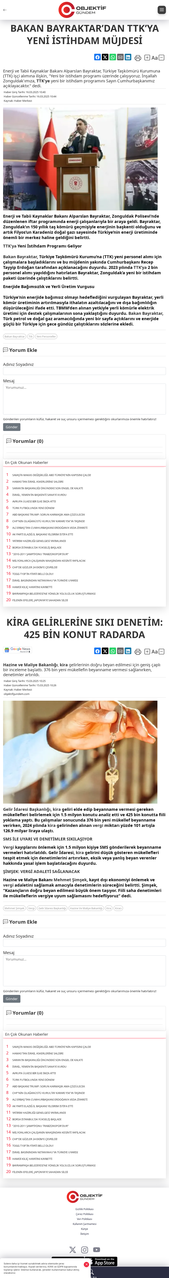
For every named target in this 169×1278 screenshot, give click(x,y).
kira (64, 665)
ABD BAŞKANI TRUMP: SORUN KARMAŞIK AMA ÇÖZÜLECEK (48, 514)
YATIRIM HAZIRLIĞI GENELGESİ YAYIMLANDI (39, 541)
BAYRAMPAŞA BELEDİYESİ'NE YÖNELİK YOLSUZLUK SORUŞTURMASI (53, 593)
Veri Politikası (84, 1219)
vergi (98, 825)
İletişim (84, 1234)
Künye (84, 1229)
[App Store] (100, 1261)
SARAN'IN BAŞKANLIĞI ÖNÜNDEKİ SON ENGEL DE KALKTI (47, 488)
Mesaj (8, 381)
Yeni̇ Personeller (46, 336)
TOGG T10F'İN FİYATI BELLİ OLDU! (33, 574)
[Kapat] (86, 1264)
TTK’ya (140, 267)
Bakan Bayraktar (20, 256)
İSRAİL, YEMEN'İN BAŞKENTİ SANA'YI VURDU (39, 495)
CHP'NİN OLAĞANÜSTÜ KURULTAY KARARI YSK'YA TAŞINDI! (48, 521)
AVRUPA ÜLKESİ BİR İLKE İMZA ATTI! (34, 501)
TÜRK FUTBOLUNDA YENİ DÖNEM (33, 508)
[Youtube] (96, 1249)
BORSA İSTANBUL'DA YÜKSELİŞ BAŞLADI (36, 547)
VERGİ (26, 871)
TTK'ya (9, 246)
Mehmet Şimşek (70, 879)
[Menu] (162, 10)
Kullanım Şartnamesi (84, 1224)
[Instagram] (84, 1249)
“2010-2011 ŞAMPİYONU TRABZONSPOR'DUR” (40, 554)
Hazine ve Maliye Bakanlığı (30, 665)
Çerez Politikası (84, 1214)
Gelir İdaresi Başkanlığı (26, 809)
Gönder (12, 427)
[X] (72, 1249)
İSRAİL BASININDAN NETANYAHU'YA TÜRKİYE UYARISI (45, 580)
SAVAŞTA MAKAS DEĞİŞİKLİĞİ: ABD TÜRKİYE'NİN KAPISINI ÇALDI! (51, 475)
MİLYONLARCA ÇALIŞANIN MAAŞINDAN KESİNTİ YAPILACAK (49, 561)
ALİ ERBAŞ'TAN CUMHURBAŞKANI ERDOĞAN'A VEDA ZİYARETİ (49, 528)
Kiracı (118, 908)
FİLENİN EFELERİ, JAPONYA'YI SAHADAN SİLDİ (40, 600)
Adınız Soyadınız (18, 364)
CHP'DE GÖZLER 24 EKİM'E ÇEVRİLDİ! (35, 567)
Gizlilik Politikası (84, 1209)
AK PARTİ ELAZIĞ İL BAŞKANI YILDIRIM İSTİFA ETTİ (42, 534)
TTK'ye (43, 81)
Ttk (31, 336)
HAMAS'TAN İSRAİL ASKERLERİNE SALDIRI (37, 481)
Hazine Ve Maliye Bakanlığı (86, 908)
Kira (108, 908)
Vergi (8, 847)
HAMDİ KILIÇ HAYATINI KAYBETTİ (32, 587)
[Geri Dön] (5, 9)
